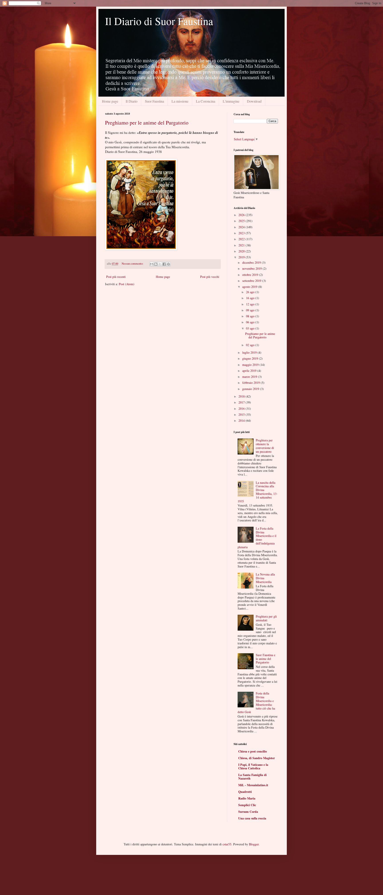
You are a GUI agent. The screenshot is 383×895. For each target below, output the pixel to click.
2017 (242, 402)
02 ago (250, 345)
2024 (242, 227)
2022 (242, 239)
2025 (242, 221)
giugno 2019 (250, 358)
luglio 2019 (250, 352)
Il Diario (131, 101)
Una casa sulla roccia (252, 818)
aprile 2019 (249, 371)
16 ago (250, 298)
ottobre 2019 (250, 275)
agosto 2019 (250, 287)
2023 (242, 233)
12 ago (250, 304)
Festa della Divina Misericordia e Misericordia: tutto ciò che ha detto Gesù (256, 702)
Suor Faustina (154, 101)
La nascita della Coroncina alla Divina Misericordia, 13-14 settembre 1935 (258, 491)
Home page (110, 101)
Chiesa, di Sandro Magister (256, 758)
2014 (242, 420)
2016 (242, 408)
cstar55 (227, 844)
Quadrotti (245, 791)
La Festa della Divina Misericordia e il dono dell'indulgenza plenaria (257, 537)
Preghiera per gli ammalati (266, 618)
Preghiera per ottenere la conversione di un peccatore (265, 445)
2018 (242, 396)
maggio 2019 (251, 365)
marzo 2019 (250, 376)
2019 (242, 257)
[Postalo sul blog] (156, 264)
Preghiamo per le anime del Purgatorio (146, 122)
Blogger (254, 844)
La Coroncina (205, 101)
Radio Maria (246, 798)
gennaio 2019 (251, 389)
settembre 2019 (252, 281)
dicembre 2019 (252, 262)
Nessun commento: (133, 263)
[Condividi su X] (160, 264)
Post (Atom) (126, 284)
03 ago (250, 328)
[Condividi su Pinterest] (168, 264)
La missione (180, 101)
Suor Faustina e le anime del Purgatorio (265, 659)
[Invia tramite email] (151, 264)
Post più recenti (116, 277)
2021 (242, 245)
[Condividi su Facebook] (164, 264)
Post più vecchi (209, 277)
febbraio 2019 (251, 382)
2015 (242, 414)
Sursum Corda (248, 811)
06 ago (250, 322)
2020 (242, 251)
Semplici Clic (247, 805)
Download (254, 101)
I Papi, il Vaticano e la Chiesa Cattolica (253, 766)
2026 (242, 215)
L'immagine (231, 101)
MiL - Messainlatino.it (253, 785)
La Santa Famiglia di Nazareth (252, 776)
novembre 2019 (252, 268)
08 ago (250, 316)
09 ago (250, 310)
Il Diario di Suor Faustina (159, 21)
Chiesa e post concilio (252, 751)
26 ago (250, 292)
